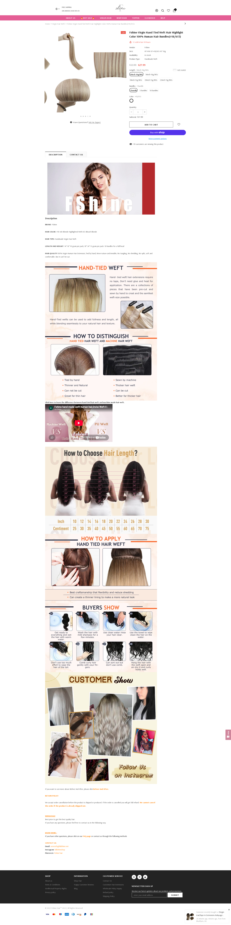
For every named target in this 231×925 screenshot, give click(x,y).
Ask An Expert (95, 122)
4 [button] (87, 116)
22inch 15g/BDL (166, 80)
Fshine (147, 47)
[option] (73, 72)
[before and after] (101, 490)
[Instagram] (134, 877)
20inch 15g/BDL (151, 80)
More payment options (158, 138)
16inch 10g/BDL (152, 74)
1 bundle (133, 90)
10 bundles (154, 90)
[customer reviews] (101, 728)
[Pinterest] (139, 877)
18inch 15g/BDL (136, 80)
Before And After (100, 789)
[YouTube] (145, 877)
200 (135, 144)
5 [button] (90, 116)
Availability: (133, 55)
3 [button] (85, 116)
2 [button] (83, 116)
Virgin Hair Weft (58, 24)
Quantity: (133, 107)
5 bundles (143, 90)
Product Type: (134, 59)
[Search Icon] (163, 10)
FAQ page (86, 836)
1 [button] (80, 116)
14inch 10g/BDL (136, 74)
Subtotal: (133, 117)
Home (47, 24)
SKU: (131, 51)
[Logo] (121, 8)
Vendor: (132, 47)
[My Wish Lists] (168, 11)
